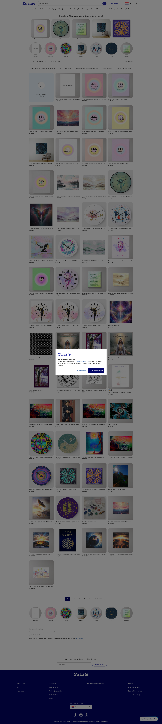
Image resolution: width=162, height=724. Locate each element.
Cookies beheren (80, 371)
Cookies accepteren (96, 371)
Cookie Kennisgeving (83, 361)
